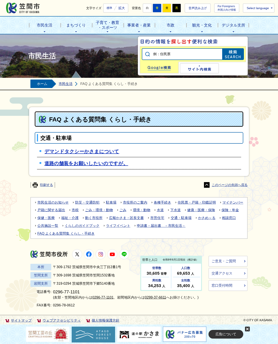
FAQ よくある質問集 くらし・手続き (66, 233)
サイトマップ (21, 320)
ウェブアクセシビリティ (62, 320)
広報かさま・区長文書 (126, 218)
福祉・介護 (70, 218)
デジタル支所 (233, 25)
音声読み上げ (198, 8)
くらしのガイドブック (82, 226)
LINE (124, 254)
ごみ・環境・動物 (99, 210)
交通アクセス (222, 273)
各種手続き (162, 202)
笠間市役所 (49, 254)
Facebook (89, 254)
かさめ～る (206, 218)
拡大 (121, 8)
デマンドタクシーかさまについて (82, 151)
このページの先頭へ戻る (230, 185)
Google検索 (159, 67)
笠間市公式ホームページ (23, 8)
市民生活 (44, 25)
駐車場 (111, 202)
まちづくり (76, 25)
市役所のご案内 (135, 202)
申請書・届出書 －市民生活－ (161, 226)
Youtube (112, 254)
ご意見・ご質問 (224, 261)
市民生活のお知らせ (53, 202)
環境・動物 (141, 210)
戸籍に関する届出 (51, 210)
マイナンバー (232, 202)
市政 (170, 25)
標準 (109, 8)
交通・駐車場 (181, 218)
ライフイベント (118, 226)
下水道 (175, 210)
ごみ (122, 210)
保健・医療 (46, 218)
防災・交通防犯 (87, 202)
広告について (225, 334)
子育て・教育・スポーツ (107, 25)
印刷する (46, 185)
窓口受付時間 (222, 285)
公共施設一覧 (47, 226)
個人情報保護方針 (105, 320)
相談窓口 (229, 218)
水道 (160, 210)
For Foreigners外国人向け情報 (227, 8)
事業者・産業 (139, 25)
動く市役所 (94, 218)
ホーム (42, 84)
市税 (75, 210)
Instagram (101, 254)
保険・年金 (230, 210)
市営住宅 (157, 218)
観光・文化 (202, 25)
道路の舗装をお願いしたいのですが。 (86, 163)
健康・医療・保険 (201, 210)
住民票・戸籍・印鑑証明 (197, 202)
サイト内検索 (199, 68)
